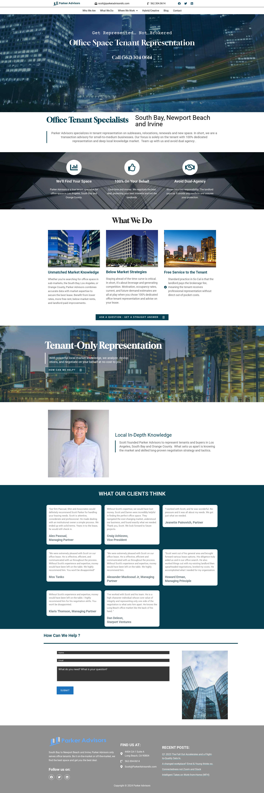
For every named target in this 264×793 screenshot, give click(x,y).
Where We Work (126, 10)
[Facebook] (179, 3)
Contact (177, 10)
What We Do (106, 10)
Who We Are (88, 10)
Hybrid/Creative (150, 10)
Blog (166, 10)
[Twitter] (185, 3)
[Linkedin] (192, 3)
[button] (128, 10)
